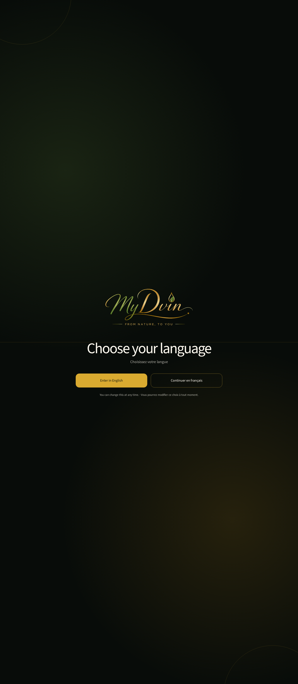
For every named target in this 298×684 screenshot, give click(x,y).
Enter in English (111, 380)
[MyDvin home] (149, 307)
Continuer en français (186, 380)
